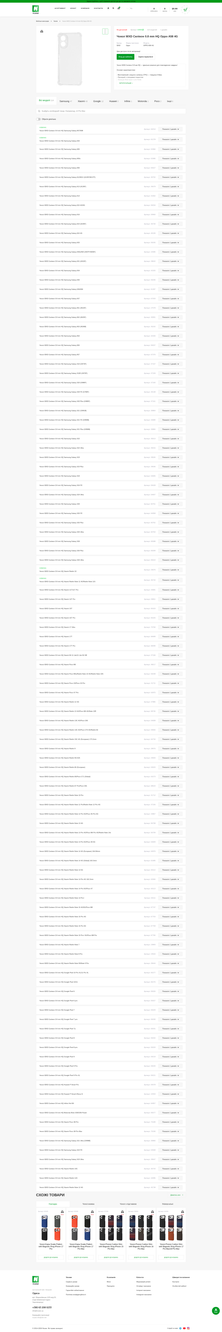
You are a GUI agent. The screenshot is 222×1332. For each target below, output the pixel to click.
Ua (127, 8)
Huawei (114, 101)
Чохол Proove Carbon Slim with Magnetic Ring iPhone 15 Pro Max (111, 1246)
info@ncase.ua (37, 1311)
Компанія (85, 8)
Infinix (128, 101)
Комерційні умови (72, 1286)
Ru (131, 8)
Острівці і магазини (143, 1286)
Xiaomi (83, 101)
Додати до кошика (51, 1257)
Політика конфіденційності (76, 1294)
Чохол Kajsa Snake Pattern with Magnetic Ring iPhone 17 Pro (51, 1246)
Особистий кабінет (179, 1286)
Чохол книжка (88, 1204)
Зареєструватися (145, 57)
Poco (157, 101)
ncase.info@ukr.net (39, 1317)
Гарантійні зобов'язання (75, 1290)
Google (98, 101)
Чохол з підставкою (128, 1204)
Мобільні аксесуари (42, 21)
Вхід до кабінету (125, 57)
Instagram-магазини (143, 1294)
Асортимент (60, 8)
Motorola (143, 101)
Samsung (66, 101)
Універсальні (167, 1204)
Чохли (56, 21)
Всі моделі (46, 100)
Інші (170, 101)
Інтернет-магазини (143, 1290)
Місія (109, 1282)
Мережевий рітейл (143, 1282)
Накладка (53, 1204)
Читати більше (125, 83)
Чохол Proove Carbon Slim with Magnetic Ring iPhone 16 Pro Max (141, 1246)
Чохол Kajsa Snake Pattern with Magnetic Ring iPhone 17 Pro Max (81, 1246)
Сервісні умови (71, 1282)
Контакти (98, 8)
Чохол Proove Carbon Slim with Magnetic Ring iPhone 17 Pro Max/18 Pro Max (171, 1246)
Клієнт (73, 8)
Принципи (110, 1286)
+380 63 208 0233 (42, 1307)
